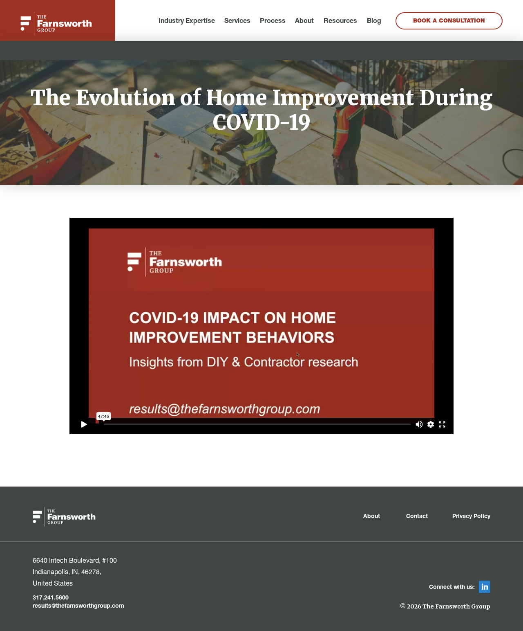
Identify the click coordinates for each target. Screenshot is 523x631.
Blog (374, 21)
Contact (417, 517)
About (304, 21)
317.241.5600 (51, 598)
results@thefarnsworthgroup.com (78, 606)
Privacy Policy (471, 517)
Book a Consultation (449, 21)
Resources (340, 21)
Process (273, 21)
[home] (56, 23)
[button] (187, 21)
